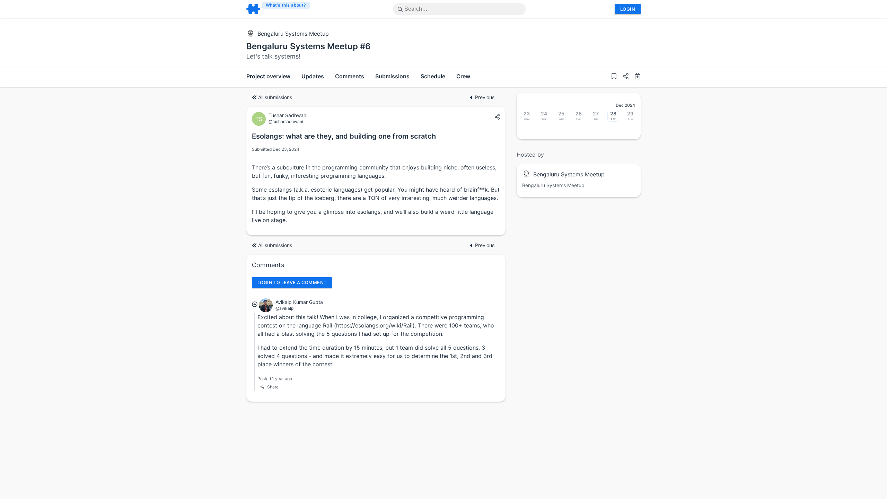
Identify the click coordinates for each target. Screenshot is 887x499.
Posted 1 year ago (274, 378)
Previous (484, 97)
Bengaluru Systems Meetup (293, 33)
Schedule (433, 76)
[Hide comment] (254, 304)
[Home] (278, 9)
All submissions (275, 97)
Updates (312, 76)
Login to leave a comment (291, 282)
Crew (463, 76)
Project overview (268, 76)
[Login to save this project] (614, 76)
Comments (349, 76)
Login (627, 9)
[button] (623, 76)
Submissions (392, 76)
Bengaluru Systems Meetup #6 (308, 46)
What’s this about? (286, 5)
